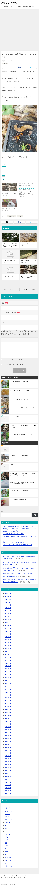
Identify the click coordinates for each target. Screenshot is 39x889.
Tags (11, 464)
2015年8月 (8, 785)
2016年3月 (8, 770)
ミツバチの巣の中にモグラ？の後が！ (28, 244)
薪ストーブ (8, 860)
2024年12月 (8, 599)
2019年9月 (8, 721)
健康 (6, 825)
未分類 (6, 840)
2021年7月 (8, 695)
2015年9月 (8, 782)
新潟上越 (7, 834)
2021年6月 (8, 698)
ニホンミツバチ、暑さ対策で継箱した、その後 (28, 277)
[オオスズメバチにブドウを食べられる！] (9, 203)
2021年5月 (8, 700)
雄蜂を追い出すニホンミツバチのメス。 (28, 261)
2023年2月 (8, 645)
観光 (6, 863)
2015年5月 (8, 793)
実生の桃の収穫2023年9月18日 (18, 499)
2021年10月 (8, 686)
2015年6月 (8, 791)
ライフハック (8, 819)
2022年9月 (8, 657)
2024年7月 (8, 610)
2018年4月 (8, 759)
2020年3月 (8, 715)
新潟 (6, 831)
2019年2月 (8, 735)
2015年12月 (8, 773)
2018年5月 (8, 756)
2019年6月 (8, 729)
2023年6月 (8, 634)
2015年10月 (8, 779)
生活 (6, 848)
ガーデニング (8, 811)
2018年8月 (8, 750)
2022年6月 (8, 666)
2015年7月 (8, 788)
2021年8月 (8, 692)
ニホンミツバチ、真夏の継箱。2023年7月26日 (22, 434)
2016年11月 (8, 767)
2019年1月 (8, 738)
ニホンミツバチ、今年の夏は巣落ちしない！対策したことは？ (9, 193)
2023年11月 (8, 619)
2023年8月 (8, 628)
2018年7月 (8, 753)
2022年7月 (8, 663)
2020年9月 (8, 703)
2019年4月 (8, 732)
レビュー (7, 822)
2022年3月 (8, 674)
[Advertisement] (19, 29)
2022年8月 (8, 660)
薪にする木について (10, 857)
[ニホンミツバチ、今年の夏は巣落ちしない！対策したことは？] (9, 187)
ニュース (7, 814)
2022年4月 (8, 671)
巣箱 (6, 828)
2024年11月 (8, 602)
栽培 (6, 843)
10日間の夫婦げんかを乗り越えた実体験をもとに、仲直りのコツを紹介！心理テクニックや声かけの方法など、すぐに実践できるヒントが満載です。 (19, 529)
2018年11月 (8, 741)
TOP (10, 875)
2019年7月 (8, 727)
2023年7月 (8, 631)
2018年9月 (8, 747)
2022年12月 (8, 651)
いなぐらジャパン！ (10, 2)
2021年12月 (8, 680)
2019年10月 (8, 718)
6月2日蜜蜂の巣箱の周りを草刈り (10, 261)
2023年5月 (8, 637)
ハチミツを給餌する (8, 276)
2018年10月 (8, 744)
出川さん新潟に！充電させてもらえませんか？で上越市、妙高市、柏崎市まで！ (23, 474)
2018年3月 (8, 762)
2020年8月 (8, 706)
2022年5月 (8, 669)
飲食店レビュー (9, 866)
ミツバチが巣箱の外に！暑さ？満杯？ (20, 381)
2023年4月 (8, 640)
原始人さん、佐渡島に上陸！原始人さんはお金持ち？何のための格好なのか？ (22, 482)
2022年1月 (8, 677)
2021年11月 (8, 683)
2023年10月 (8, 622)
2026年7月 (8, 593)
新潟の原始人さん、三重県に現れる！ (20, 455)
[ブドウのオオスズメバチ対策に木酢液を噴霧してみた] (27, 190)
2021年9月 (8, 689)
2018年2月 (8, 764)
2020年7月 (8, 709)
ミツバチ (5, 63)
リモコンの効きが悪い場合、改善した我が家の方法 (17, 545)
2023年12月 (8, 616)
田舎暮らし (8, 851)
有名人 (6, 837)
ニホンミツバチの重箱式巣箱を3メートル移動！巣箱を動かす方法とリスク (10, 245)
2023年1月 (8, 648)
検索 (2, 511)
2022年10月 (8, 654)
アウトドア (8, 808)
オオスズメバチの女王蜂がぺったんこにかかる (22, 408)
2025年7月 (8, 596)
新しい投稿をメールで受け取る (12, 364)
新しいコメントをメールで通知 (12, 359)
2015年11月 (8, 776)
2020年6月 (8, 712)
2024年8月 (8, 608)
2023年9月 (8, 625)
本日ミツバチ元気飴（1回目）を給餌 (19, 390)
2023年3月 (8, 642)
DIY (6, 805)
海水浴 (6, 846)
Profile (12, 447)
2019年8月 (8, 724)
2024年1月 (8, 613)
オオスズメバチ (12, 216)
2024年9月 (8, 605)
